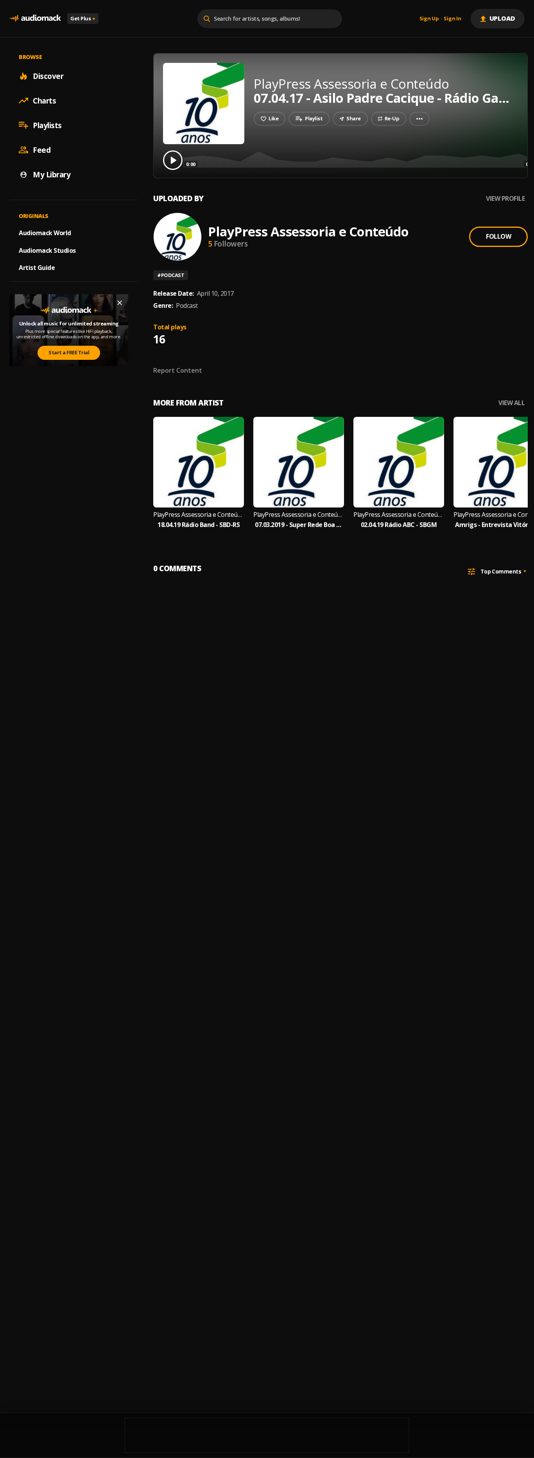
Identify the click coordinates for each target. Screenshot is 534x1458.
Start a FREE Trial (68, 352)
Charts (44, 100)
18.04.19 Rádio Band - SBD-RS (199, 525)
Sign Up (429, 19)
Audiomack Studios (47, 250)
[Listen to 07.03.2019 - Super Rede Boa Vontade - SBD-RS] (298, 462)
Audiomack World (45, 232)
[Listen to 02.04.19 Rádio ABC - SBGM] (398, 462)
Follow (498, 236)
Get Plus (82, 18)
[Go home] (35, 18)
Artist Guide (37, 267)
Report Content (177, 370)
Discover (48, 76)
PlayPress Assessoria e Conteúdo (308, 231)
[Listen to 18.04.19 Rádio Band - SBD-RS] (198, 462)
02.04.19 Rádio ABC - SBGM (399, 525)
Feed (41, 150)
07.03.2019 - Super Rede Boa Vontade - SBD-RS (298, 525)
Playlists (47, 125)
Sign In (452, 19)
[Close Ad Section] (120, 303)
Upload (502, 18)
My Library (51, 174)
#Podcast (170, 275)
